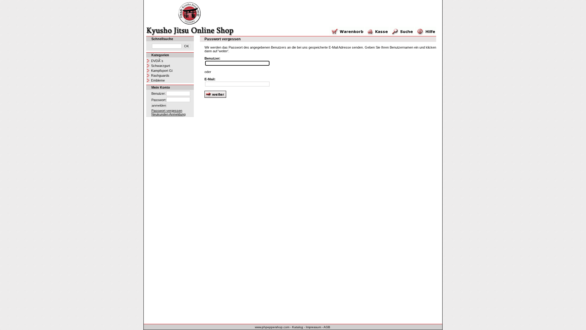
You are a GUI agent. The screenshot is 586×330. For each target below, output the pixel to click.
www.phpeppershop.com (272, 327)
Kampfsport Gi (161, 70)
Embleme (158, 80)
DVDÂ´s (157, 61)
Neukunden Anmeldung (168, 114)
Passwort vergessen (166, 110)
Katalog (297, 327)
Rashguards (160, 75)
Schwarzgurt (160, 66)
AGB (327, 327)
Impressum (313, 327)
